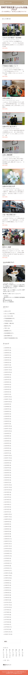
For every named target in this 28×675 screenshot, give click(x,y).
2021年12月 (7, 485)
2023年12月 (7, 426)
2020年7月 (6, 526)
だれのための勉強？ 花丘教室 (11, 38)
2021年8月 (6, 494)
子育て (5, 328)
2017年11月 (7, 605)
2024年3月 (6, 418)
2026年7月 (6, 350)
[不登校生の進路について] (13, 58)
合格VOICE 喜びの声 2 (9, 127)
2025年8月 (6, 377)
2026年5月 (6, 355)
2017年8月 (6, 612)
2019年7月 (6, 556)
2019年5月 (6, 560)
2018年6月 (6, 587)
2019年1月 (6, 570)
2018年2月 (6, 597)
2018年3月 (6, 595)
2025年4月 (6, 387)
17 (9, 654)
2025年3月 (6, 389)
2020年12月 (7, 514)
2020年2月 (6, 538)
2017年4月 (6, 622)
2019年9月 (6, 551)
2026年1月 (6, 365)
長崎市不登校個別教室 (9, 338)
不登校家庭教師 (8, 318)
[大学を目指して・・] (13, 88)
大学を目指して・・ (9, 98)
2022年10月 (7, 460)
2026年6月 (6, 352)
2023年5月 (6, 443)
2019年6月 (6, 558)
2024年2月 (6, 421)
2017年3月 (6, 624)
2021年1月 (6, 512)
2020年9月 (6, 521)
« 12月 (4, 660)
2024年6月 (6, 411)
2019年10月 (7, 548)
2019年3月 (6, 565)
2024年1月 (6, 423)
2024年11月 (7, 399)
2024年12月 (7, 396)
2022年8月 (6, 465)
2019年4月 (6, 563)
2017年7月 (6, 614)
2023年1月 (6, 453)
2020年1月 (6, 541)
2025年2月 (6, 392)
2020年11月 (7, 516)
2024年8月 (6, 406)
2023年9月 (6, 433)
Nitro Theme (10, 671)
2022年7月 (6, 467)
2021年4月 (6, 504)
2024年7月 (6, 409)
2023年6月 (6, 440)
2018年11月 (7, 575)
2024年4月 (6, 416)
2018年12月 (7, 573)
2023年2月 (6, 450)
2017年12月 (7, 602)
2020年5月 (6, 531)
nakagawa (17, 39)
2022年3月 (6, 477)
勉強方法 (6, 325)
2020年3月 (6, 536)
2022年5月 (6, 472)
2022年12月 (7, 455)
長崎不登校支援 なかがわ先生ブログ (14, 8)
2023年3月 (6, 448)
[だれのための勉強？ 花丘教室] (13, 29)
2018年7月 (6, 585)
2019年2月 (6, 568)
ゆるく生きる (7, 316)
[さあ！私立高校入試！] (13, 206)
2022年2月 (6, 480)
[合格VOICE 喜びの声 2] (13, 118)
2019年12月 (7, 543)
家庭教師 (6, 330)
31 (9, 657)
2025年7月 (6, 379)
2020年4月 (6, 534)
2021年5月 (6, 502)
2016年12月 (7, 631)
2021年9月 (6, 492)
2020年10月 (7, 519)
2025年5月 (6, 384)
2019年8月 (6, 553)
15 (3, 654)
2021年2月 (6, 509)
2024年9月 (6, 404)
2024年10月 (7, 401)
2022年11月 (7, 458)
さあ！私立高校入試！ (9, 215)
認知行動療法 (7, 335)
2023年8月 (6, 436)
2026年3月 (6, 360)
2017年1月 (6, 629)
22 (3, 655)
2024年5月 (6, 414)
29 (3, 657)
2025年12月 (7, 367)
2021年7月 (6, 497)
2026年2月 (6, 362)
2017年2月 (6, 627)
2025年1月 (6, 394)
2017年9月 (6, 609)
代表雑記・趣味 (8, 323)
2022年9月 (6, 463)
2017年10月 (7, 607)
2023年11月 (7, 428)
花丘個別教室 (7, 333)
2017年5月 (6, 619)
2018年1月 (6, 600)
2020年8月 (6, 524)
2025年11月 (7, 369)
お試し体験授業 (8, 155)
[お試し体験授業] (13, 147)
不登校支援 (7, 321)
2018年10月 (7, 578)
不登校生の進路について (10, 66)
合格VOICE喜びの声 (8, 186)
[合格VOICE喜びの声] (13, 176)
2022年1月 (6, 482)
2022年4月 (6, 475)
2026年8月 (6, 347)
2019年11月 (7, 546)
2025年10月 (7, 372)
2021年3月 (6, 507)
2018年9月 (6, 580)
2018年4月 (6, 592)
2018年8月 (6, 583)
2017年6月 (6, 617)
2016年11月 (7, 634)
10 (9, 652)
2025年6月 (6, 382)
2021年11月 (7, 487)
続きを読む (5, 48)
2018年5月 (6, 590)
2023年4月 (6, 445)
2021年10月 (7, 489)
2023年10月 (7, 431)
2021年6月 (6, 499)
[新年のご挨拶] (13, 237)
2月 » (8, 660)
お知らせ (6, 311)
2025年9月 (6, 374)
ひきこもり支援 (8, 313)
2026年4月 (6, 357)
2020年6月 (6, 529)
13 (19, 652)
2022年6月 (6, 470)
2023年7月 (6, 438)
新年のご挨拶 (6, 247)
